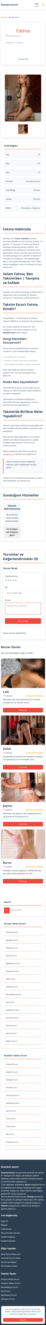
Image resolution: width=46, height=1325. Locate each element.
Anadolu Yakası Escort (11, 1283)
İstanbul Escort (12, 932)
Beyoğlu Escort (12, 940)
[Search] (7, 910)
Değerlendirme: (11, 576)
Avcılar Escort (11, 1033)
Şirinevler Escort (12, 1018)
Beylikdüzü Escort (13, 963)
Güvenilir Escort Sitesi (10, 1258)
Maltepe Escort (12, 1080)
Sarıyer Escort (11, 956)
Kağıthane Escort (12, 1010)
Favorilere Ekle (23, 59)
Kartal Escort (11, 1111)
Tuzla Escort (10, 1118)
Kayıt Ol (4, 1221)
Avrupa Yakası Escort (10, 1279)
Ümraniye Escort (12, 1095)
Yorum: (8, 600)
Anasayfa (4, 17)
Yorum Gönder (23, 621)
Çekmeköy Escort (13, 1103)
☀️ (43, 5)
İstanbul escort (9, 4)
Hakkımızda (6, 1229)
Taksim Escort (11, 1025)
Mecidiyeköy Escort (13, 994)
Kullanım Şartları (8, 1241)
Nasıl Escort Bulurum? (11, 1254)
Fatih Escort (10, 979)
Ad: (6, 587)
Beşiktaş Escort (12, 948)
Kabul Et (23, 1320)
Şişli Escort (10, 1002)
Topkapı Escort (12, 987)
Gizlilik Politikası (8, 1237)
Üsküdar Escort (12, 1142)
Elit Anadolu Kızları (9, 1266)
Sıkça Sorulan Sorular (10, 1233)
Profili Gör (23, 710)
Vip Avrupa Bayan (9, 1262)
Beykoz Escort (11, 1041)
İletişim (4, 1225)
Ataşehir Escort (12, 1072)
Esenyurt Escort (12, 971)
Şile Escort (10, 1134)
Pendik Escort (11, 1087)
